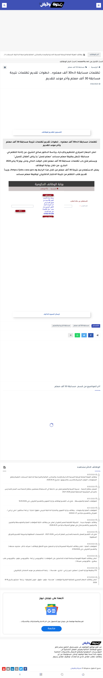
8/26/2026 (91, 486)
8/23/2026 (91, 532)
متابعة (51, 628)
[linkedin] (12, 669)
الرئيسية (94, 67)
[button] (90, 335)
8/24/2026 (91, 556)
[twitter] (21, 669)
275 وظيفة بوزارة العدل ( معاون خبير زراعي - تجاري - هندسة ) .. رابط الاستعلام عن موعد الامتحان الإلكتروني (55, 571)
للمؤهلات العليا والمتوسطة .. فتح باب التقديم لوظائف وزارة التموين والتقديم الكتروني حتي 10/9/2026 (58, 501)
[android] (8, 669)
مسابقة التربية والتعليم (61, 326)
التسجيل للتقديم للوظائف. (51, 132)
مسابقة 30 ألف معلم (76, 67)
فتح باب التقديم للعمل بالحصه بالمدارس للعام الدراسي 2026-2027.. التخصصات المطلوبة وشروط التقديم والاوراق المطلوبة (52, 536)
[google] (17, 669)
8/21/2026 (91, 508)
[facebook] (25, 669)
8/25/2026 (91, 474)
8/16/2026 (91, 577)
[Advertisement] (51, 30)
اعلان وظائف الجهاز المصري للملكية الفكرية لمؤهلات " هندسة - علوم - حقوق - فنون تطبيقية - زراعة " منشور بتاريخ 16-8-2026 (50, 581)
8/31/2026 (91, 498)
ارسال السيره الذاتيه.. (51, 314)
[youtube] (4, 669)
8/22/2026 (91, 568)
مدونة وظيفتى (75, 668)
